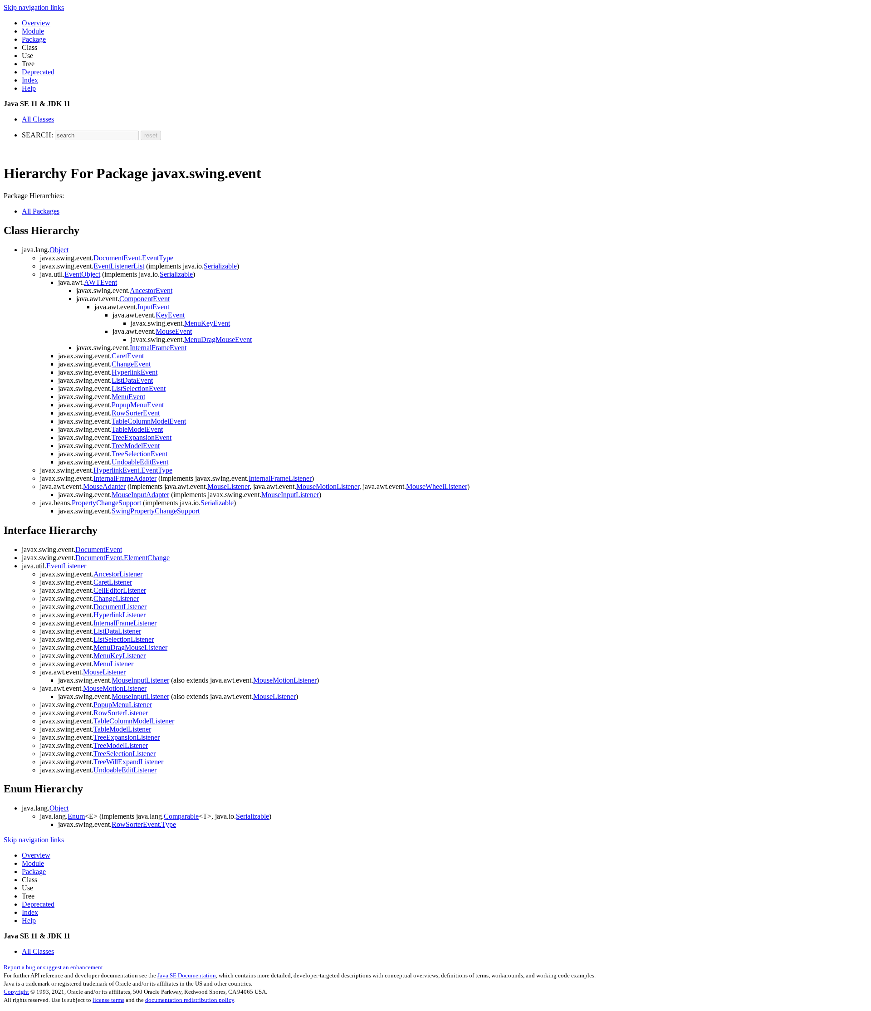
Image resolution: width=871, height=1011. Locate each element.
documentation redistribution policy (189, 999)
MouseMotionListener (327, 486)
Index (30, 80)
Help (29, 88)
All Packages (40, 211)
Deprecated (38, 72)
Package (34, 39)
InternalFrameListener (280, 478)
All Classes (38, 119)
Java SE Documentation (186, 975)
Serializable (220, 266)
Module (33, 31)
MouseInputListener (290, 494)
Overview (36, 23)
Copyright (16, 991)
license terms (108, 999)
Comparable (181, 816)
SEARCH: (37, 135)
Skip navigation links (34, 7)
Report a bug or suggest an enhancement (53, 967)
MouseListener (228, 486)
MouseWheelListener (436, 486)
